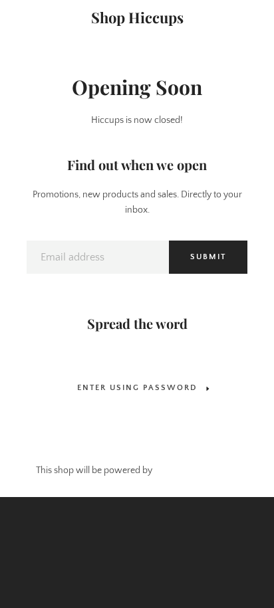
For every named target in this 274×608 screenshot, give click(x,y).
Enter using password (137, 387)
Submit (208, 257)
